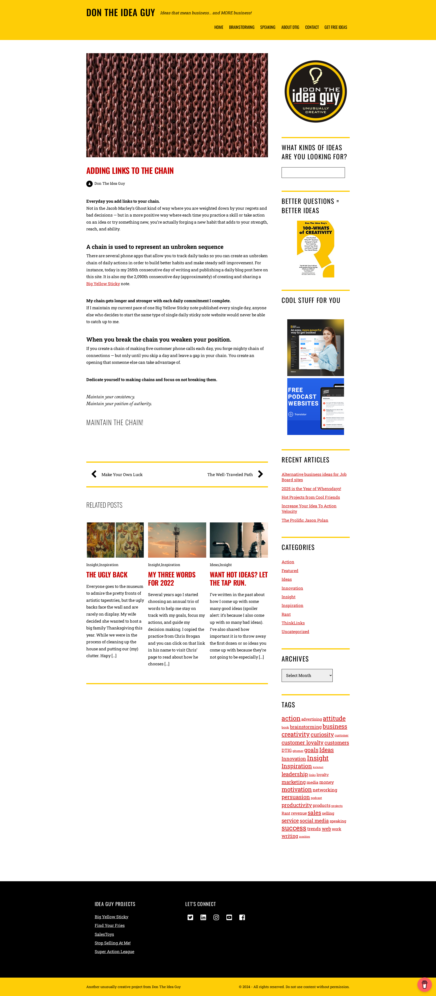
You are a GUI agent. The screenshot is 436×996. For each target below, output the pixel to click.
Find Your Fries (110, 925)
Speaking (267, 27)
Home (218, 27)
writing (290, 836)
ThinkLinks (293, 623)
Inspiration (109, 564)
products (321, 805)
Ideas (214, 564)
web (326, 829)
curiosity (322, 734)
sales (314, 812)
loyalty (323, 774)
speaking (338, 821)
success (294, 827)
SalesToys (104, 934)
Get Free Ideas (336, 27)
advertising (311, 719)
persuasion (296, 796)
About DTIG (290, 27)
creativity (296, 734)
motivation (297, 789)
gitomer (297, 751)
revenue (299, 813)
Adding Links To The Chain (130, 170)
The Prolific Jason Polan (305, 520)
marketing (294, 782)
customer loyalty (303, 742)
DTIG (287, 750)
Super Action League (114, 951)
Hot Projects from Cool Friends (311, 497)
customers (337, 742)
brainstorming (306, 727)
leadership (295, 773)
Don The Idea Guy (109, 183)
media (312, 782)
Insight (92, 564)
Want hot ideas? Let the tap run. (239, 578)
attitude (334, 718)
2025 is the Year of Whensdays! (311, 488)
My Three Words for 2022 (171, 578)
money (326, 782)
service (290, 820)
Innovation (292, 588)
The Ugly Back (107, 574)
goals (311, 750)
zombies (304, 836)
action (291, 718)
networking (325, 790)
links (312, 775)
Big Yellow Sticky (103, 283)
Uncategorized (295, 631)
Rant (286, 614)
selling (328, 813)
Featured (290, 570)
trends (314, 828)
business (335, 726)
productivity (297, 804)
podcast (316, 798)
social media (314, 820)
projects (337, 806)
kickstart (318, 767)
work (336, 828)
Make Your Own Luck (122, 474)
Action (288, 561)
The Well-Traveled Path (230, 474)
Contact (312, 27)
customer (342, 735)
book (285, 727)
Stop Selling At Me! (113, 943)
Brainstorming (242, 27)
